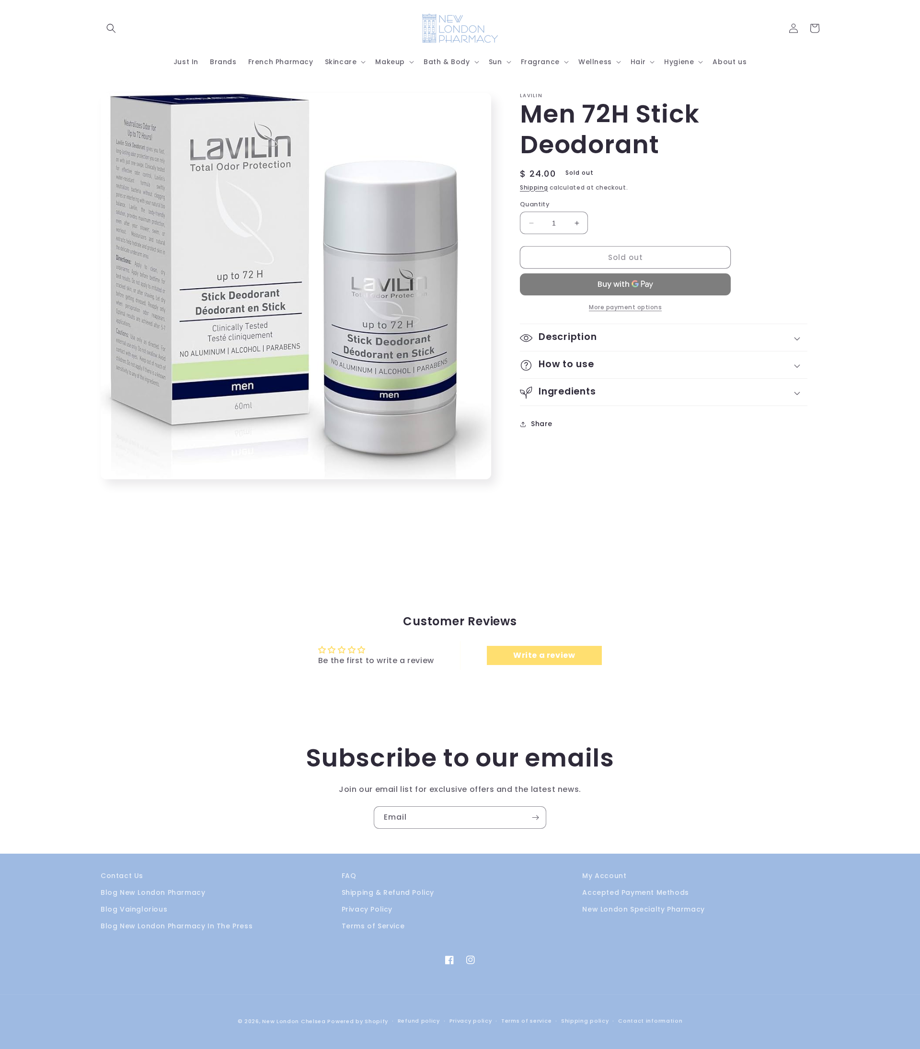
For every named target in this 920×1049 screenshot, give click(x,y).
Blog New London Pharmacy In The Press (177, 926)
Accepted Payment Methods (635, 892)
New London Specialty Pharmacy (643, 909)
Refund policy (419, 1021)
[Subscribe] (535, 817)
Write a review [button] (544, 655)
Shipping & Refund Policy (388, 892)
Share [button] (541, 424)
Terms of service (526, 1021)
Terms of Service (373, 926)
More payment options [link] (625, 308)
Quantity (535, 204)
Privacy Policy (367, 909)
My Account (604, 875)
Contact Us (122, 875)
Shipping (534, 187)
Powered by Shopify (357, 1021)
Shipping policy (585, 1021)
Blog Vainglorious (134, 909)
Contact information (650, 1021)
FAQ (349, 875)
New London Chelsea (294, 1021)
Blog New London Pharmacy (153, 892)
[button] (111, 28)
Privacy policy (470, 1021)
